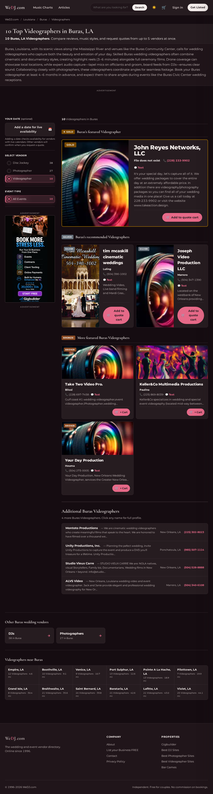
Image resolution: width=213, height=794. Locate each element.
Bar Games (168, 767)
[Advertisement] (106, 101)
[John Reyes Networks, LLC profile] (95, 183)
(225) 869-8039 (153, 394)
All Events (19, 199)
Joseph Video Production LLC (188, 260)
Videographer (22, 178)
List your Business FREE (122, 750)
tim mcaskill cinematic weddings (115, 257)
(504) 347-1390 (191, 279)
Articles (64, 7)
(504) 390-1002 (117, 274)
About (110, 744)
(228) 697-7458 (79, 394)
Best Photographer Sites (177, 755)
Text (139, 167)
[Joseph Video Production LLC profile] (155, 286)
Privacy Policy (115, 761)
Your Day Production (84, 460)
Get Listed (198, 7)
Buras (43, 19)
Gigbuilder (168, 744)
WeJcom (15, 7)
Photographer (22, 170)
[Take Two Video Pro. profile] (97, 362)
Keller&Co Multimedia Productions (171, 384)
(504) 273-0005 (79, 470)
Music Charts (43, 7)
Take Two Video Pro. (84, 384)
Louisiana (29, 19)
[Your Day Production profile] (97, 438)
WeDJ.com (12, 19)
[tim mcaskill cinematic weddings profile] (80, 286)
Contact (111, 755)
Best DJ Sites (170, 750)
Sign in (177, 7)
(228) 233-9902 (178, 160)
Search (139, 7)
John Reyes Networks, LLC (167, 150)
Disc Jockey (21, 162)
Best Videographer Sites (177, 761)
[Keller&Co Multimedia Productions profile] (172, 362)
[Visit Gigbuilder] (30, 259)
